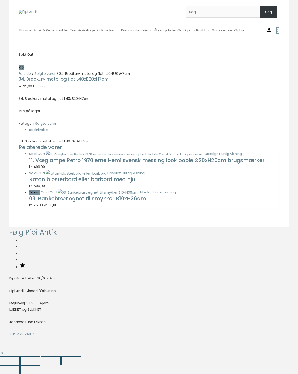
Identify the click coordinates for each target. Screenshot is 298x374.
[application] (117, 30)
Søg (268, 11)
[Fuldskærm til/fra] (30, 360)
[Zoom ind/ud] (10, 360)
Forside (25, 73)
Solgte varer (45, 73)
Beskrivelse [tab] (38, 129)
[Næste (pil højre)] (30, 369)
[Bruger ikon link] (269, 30)
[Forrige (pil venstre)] (10, 369)
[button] (1, 353)
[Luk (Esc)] (71, 360)
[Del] (51, 360)
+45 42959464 (22, 334)
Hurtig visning (230, 153)
